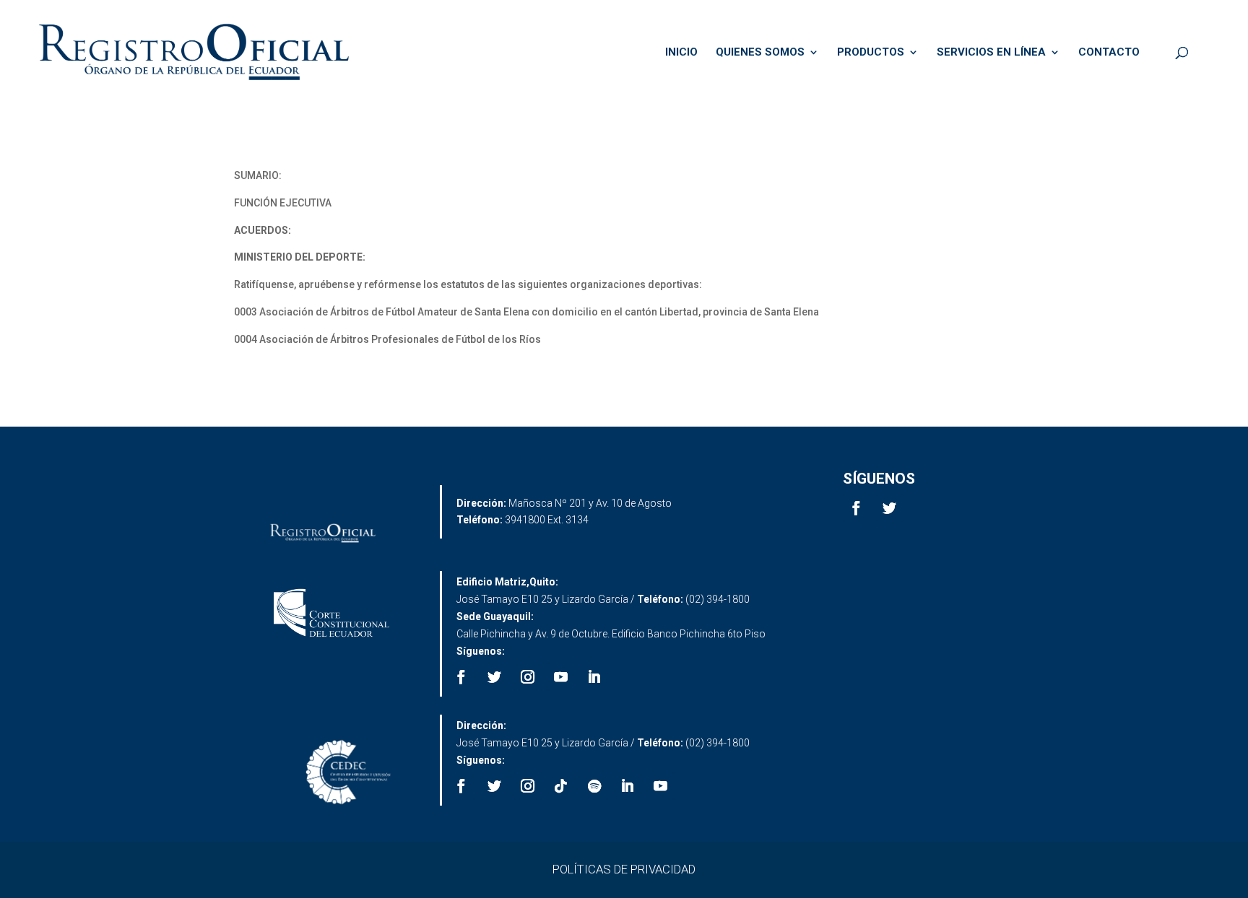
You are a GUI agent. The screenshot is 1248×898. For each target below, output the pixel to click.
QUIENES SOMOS (760, 52)
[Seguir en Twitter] (890, 508)
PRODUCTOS (870, 52)
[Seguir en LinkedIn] (594, 677)
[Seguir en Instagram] (528, 677)
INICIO (681, 52)
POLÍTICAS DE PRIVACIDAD (624, 869)
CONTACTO (1109, 52)
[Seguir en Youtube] (561, 677)
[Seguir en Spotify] (594, 786)
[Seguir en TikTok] (561, 786)
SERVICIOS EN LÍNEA (991, 52)
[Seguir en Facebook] (856, 508)
